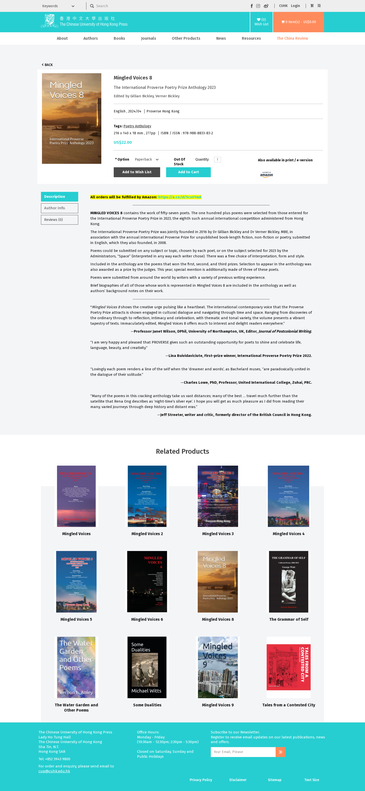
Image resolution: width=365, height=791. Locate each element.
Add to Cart (188, 172)
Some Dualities (147, 705)
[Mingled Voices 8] (72, 117)
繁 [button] (312, 6)
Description (54, 196)
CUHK (283, 6)
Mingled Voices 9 (218, 705)
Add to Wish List (136, 172)
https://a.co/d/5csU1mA (179, 197)
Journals (148, 38)
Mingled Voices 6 (147, 619)
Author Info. (55, 208)
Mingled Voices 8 (218, 619)
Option (123, 159)
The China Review (292, 38)
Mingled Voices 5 (76, 619)
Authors (90, 38)
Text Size (311, 780)
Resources (251, 38)
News (221, 38)
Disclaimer (238, 780)
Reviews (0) (53, 219)
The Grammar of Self (288, 619)
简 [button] (319, 6)
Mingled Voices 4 (289, 533)
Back (49, 65)
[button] (298, 22)
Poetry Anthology (137, 126)
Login (295, 6)
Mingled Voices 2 (147, 533)
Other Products (186, 38)
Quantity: (202, 159)
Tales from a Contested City (288, 705)
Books (119, 38)
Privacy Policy (201, 780)
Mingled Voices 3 (218, 533)
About (62, 38)
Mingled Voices (76, 533)
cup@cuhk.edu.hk (54, 771)
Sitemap (275, 780)
